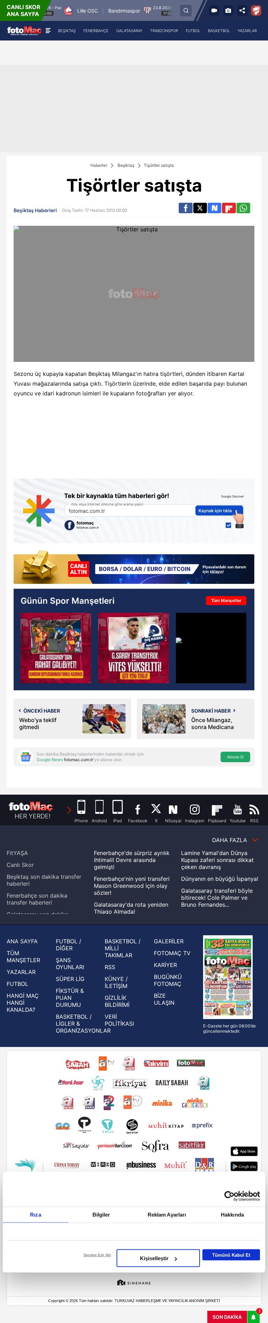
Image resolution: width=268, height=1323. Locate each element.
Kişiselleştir (154, 1258)
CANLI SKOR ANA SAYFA (23, 10)
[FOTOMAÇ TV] (214, 10)
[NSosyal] (214, 208)
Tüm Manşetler (226, 600)
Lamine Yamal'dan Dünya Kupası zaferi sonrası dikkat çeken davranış (217, 859)
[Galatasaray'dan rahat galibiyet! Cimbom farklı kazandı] (56, 648)
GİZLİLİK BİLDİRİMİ (117, 1001)
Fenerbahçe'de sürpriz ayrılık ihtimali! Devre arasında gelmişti (132, 859)
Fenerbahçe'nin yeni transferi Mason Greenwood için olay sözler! (132, 885)
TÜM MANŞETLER (23, 957)
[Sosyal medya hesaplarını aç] (242, 10)
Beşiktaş (126, 165)
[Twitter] (200, 208)
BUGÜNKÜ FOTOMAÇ (168, 980)
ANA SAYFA (22, 941)
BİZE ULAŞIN (164, 999)
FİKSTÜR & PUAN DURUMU (70, 997)
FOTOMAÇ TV (172, 953)
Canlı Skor (20, 864)
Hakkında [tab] (232, 1215)
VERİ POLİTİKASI (119, 1020)
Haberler (98, 165)
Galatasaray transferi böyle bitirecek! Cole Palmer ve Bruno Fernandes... (217, 897)
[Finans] (134, 567)
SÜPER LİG (70, 978)
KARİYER (165, 964)
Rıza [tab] (35, 1215)
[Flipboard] (229, 208)
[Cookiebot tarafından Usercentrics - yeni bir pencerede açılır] (229, 1196)
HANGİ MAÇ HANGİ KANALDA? (23, 1002)
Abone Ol (235, 757)
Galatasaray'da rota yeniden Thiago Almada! (131, 908)
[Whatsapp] (243, 208)
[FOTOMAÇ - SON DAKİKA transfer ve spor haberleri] (24, 30)
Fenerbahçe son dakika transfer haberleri (37, 899)
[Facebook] (185, 208)
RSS (110, 967)
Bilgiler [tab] (101, 1215)
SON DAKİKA (227, 1317)
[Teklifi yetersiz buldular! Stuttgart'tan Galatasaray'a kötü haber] (211, 648)
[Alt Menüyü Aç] (48, 30)
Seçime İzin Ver (97, 1255)
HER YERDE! (33, 816)
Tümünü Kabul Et (231, 1254)
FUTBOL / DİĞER (68, 945)
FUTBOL (17, 983)
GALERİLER (169, 941)
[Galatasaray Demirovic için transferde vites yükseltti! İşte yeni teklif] (133, 648)
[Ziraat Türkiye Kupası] (256, 10)
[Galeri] (228, 10)
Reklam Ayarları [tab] (167, 1215)
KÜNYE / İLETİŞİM (116, 982)
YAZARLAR (21, 971)
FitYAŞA (17, 852)
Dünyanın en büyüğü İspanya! (219, 878)
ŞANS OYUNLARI (70, 964)
